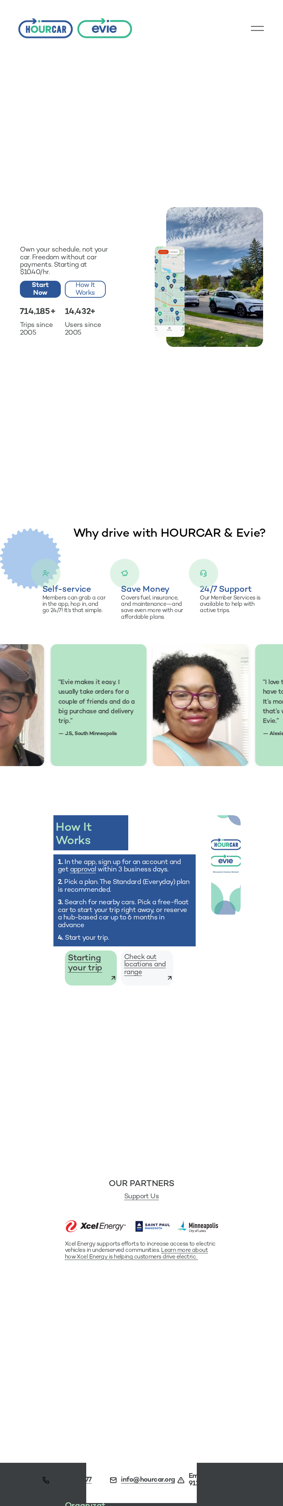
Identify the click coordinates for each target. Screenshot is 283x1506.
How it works (85, 289)
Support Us (141, 1196)
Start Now (40, 289)
